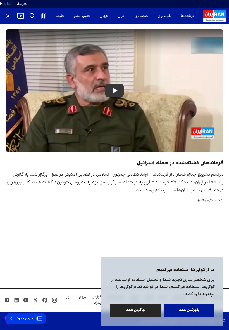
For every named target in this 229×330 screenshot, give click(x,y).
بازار (69, 297)
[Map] (43, 16)
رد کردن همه (135, 310)
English (6, 4)
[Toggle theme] (7, 15)
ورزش (81, 297)
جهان (104, 16)
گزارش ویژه (96, 300)
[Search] (32, 16)
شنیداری (141, 16)
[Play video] (20, 16)
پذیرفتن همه (189, 310)
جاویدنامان (56, 16)
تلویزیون (164, 16)
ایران (121, 16)
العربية (22, 4)
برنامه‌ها (187, 16)
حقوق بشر (82, 16)
